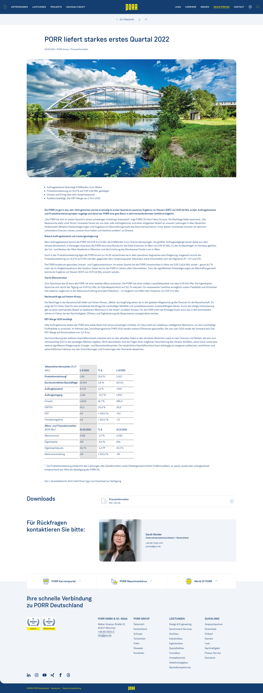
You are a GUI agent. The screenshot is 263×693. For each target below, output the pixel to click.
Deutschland (140, 629)
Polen (136, 643)
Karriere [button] (190, 7)
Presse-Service (213, 653)
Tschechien (139, 638)
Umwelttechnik (177, 657)
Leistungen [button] (39, 7)
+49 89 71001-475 (154, 543)
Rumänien (139, 653)
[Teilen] (146, 19)
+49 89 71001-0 (106, 631)
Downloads (210, 629)
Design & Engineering (180, 624)
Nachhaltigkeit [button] (75, 7)
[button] (5, 7)
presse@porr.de (153, 546)
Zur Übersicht (126, 19)
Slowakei (138, 648)
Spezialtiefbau (176, 648)
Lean (207, 643)
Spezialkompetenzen (180, 667)
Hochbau (174, 633)
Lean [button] (178, 7)
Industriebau (175, 638)
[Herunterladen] (139, 19)
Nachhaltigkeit (212, 648)
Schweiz (138, 633)
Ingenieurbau (176, 643)
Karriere (209, 638)
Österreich (139, 624)
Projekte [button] (56, 7)
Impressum (55, 688)
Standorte (210, 657)
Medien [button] (205, 7)
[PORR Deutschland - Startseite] (131, 7)
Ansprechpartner (214, 624)
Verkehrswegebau (178, 662)
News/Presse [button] (222, 7)
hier (88, 481)
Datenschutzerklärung (71, 688)
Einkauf (209, 633)
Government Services (180, 629)
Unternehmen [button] (19, 7)
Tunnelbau (174, 653)
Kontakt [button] (239, 7)
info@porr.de (105, 635)
